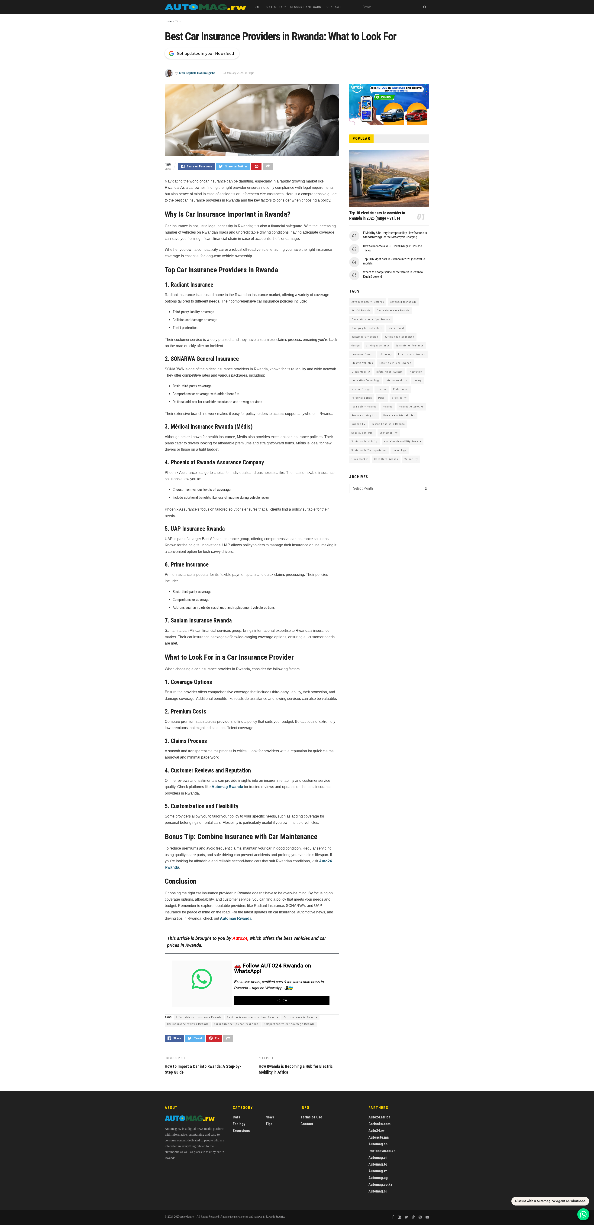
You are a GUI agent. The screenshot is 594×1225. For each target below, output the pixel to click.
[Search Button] (425, 7)
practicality (399, 397)
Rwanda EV (358, 424)
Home (257, 7)
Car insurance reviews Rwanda (188, 1024)
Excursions (241, 1130)
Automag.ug (378, 1178)
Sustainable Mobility (365, 441)
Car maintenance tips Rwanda (371, 319)
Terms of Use (311, 1117)
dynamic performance (409, 345)
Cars (236, 1117)
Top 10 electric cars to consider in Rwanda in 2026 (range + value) (377, 215)
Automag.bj (377, 1191)
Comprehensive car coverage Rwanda (289, 1024)
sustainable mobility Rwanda (402, 441)
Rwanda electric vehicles (399, 415)
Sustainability (389, 432)
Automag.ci (377, 1157)
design (356, 345)
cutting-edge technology (399, 336)
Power (382, 397)
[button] (281, 1000)
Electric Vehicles (362, 363)
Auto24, (240, 938)
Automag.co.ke (380, 1184)
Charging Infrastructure (367, 328)
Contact (333, 7)
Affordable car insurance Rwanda (199, 1017)
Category (274, 7)
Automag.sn (377, 1144)
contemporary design (365, 336)
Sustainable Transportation (369, 450)
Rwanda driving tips (364, 415)
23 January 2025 (233, 73)
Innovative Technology (365, 380)
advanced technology (403, 301)
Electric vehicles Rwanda (395, 363)
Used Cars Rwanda (386, 459)
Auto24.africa (379, 1117)
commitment (396, 328)
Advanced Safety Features (368, 301)
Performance (401, 389)
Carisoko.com (379, 1124)
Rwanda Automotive (411, 406)
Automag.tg (377, 1164)
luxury (417, 380)
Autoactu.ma (378, 1137)
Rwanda (388, 406)
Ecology (239, 1124)
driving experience (378, 345)
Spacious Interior (363, 432)
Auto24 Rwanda (361, 310)
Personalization (362, 397)
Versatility (411, 459)
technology (399, 450)
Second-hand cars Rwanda (388, 424)
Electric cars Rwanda (411, 354)
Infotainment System (389, 371)
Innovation (415, 371)
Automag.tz (377, 1171)
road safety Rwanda (364, 406)
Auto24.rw (376, 1130)
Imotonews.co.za (381, 1151)
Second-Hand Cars (305, 7)
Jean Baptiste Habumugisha (197, 73)
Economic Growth (362, 354)
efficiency (386, 354)
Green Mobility (361, 371)
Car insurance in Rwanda (300, 1017)
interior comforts (396, 380)
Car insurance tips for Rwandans (236, 1024)
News (269, 1117)
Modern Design (361, 389)
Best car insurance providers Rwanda (252, 1017)
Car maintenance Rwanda (393, 310)
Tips (178, 21)
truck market (360, 459)
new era (382, 389)
